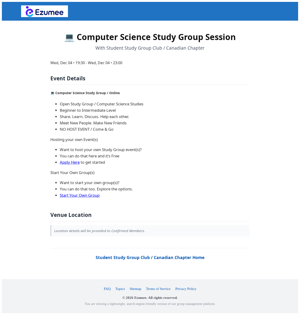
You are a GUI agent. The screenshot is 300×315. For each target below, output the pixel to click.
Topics (120, 289)
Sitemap (135, 289)
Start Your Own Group (80, 195)
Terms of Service (158, 289)
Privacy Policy (185, 289)
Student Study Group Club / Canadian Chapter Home (150, 257)
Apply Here (70, 162)
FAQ (107, 289)
